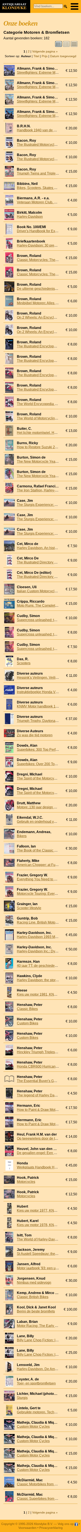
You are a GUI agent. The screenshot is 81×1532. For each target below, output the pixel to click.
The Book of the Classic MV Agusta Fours (49, 850)
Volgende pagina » (45, 51)
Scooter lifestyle (29, 908)
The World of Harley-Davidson (40, 1239)
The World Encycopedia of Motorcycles (47, 404)
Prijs (45, 56)
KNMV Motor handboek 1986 (39, 706)
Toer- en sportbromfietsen (36, 1383)
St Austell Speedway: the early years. (45, 1254)
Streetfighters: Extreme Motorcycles (44, 72)
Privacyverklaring (51, 1527)
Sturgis (22, 1398)
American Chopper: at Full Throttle (43, 865)
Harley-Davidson (30, 216)
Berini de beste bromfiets (36, 1311)
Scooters (23, 663)
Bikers (22, 836)
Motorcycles (26, 1182)
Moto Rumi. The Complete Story (41, 605)
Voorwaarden (27, 1527)
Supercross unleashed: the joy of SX (45, 620)
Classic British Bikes (32, 1297)
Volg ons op (66, 1524)
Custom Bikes (27, 1023)
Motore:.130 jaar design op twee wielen (47, 807)
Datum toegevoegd (63, 56)
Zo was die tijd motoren (34, 735)
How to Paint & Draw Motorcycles (42, 1109)
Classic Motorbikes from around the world (48, 1484)
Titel (36, 56)
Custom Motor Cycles (33, 1426)
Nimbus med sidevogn (34, 1282)
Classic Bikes (27, 1009)
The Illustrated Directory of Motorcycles (46, 562)
